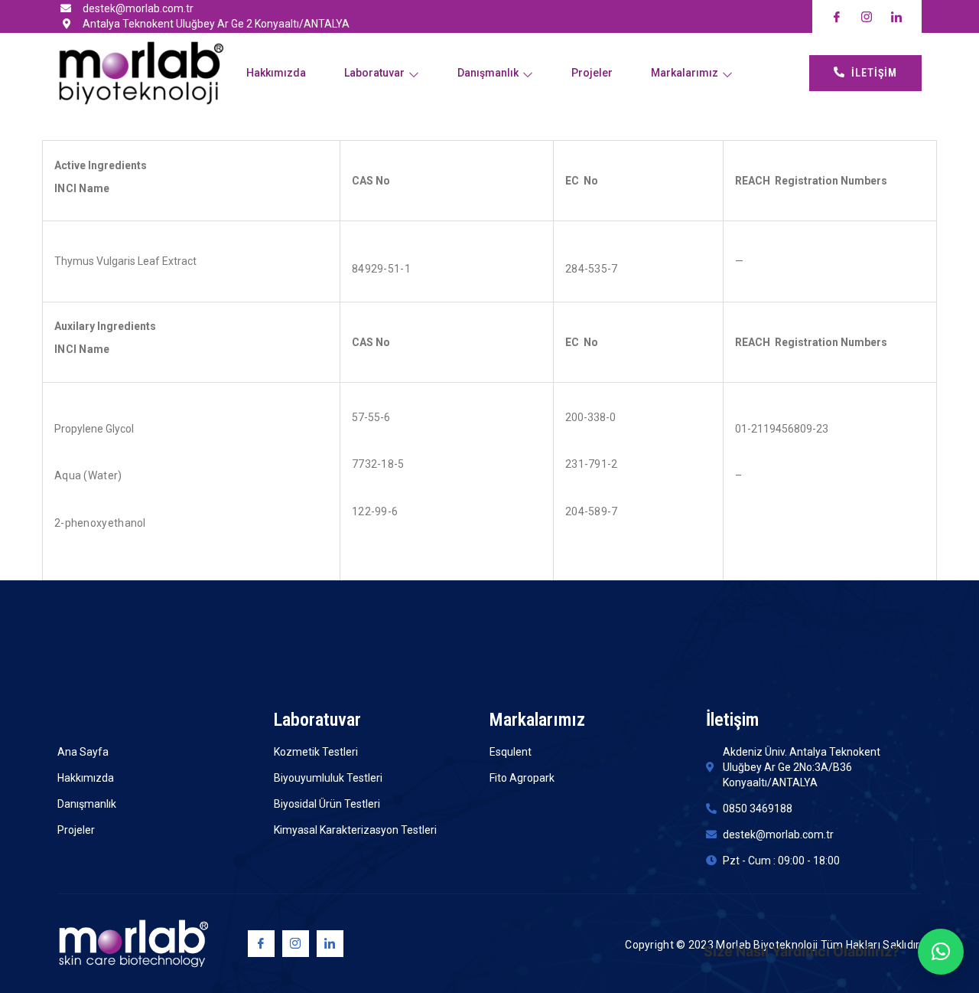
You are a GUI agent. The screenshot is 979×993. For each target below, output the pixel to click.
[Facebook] (261, 943)
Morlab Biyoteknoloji (132, 719)
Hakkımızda (276, 73)
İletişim (874, 73)
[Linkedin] (330, 943)
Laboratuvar (374, 73)
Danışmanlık (488, 73)
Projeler (592, 73)
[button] (941, 952)
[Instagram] (295, 943)
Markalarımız (684, 73)
